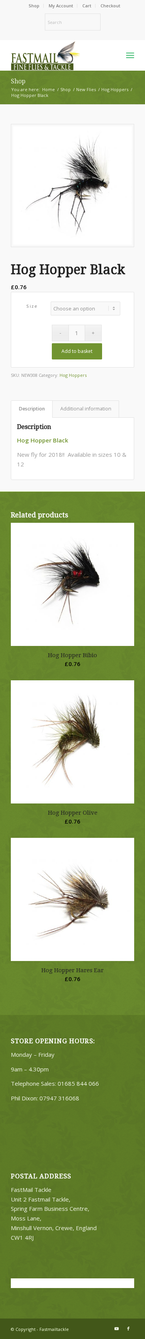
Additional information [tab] (85, 408)
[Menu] (130, 55)
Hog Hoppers (73, 375)
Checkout (110, 5)
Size (32, 306)
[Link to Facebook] (128, 1328)
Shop (34, 5)
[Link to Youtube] (117, 1328)
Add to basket (76, 351)
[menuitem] (34, 6)
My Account (61, 5)
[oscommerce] (60, 55)
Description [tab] (32, 408)
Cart (86, 5)
